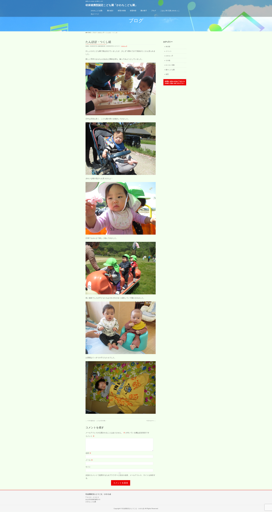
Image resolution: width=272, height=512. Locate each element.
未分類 (168, 46)
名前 (88, 453)
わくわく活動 (170, 65)
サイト (88, 467)
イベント (169, 51)
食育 (167, 74)
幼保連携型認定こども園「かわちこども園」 (111, 5)
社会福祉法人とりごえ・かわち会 (133, 508)
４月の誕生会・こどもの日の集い (96, 420)
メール (89, 460)
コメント (90, 436)
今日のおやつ (151, 420)
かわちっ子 (124, 46)
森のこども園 (170, 70)
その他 (168, 60)
